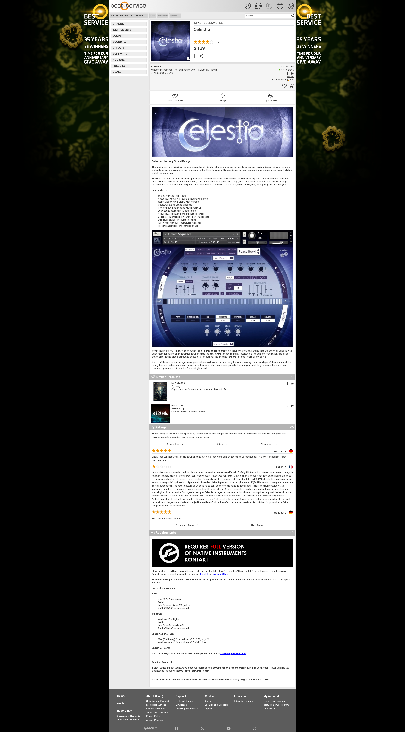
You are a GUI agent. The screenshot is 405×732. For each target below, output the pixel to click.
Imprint (208, 708)
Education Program (243, 701)
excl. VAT (290, 77)
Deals (117, 72)
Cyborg (176, 386)
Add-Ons (119, 60)
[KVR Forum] (150, 728)
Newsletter (120, 15)
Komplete (204, 574)
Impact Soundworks (208, 23)
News (121, 696)
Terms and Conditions (157, 712)
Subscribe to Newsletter (129, 716)
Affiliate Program (154, 720)
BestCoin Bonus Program (276, 705)
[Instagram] (254, 728)
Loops (117, 36)
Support (137, 15)
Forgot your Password (274, 701)
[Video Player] (196, 56)
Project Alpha (179, 408)
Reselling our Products (187, 708)
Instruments (163, 16)
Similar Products (175, 100)
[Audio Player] (202, 56)
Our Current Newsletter (128, 719)
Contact (209, 701)
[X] (202, 728)
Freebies (119, 66)
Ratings (222, 100)
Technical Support (184, 701)
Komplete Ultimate (221, 574)
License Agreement (156, 708)
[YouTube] (229, 728)
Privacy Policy (153, 716)
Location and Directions (216, 705)
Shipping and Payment (157, 701)
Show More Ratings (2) (187, 525)
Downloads (181, 705)
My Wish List (269, 708)
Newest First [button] (173, 444)
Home (152, 16)
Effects (119, 48)
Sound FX (119, 42)
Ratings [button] (220, 444)
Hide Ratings (257, 525)
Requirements (270, 100)
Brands (118, 23)
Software (120, 54)
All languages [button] (267, 444)
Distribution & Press (156, 705)
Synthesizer (175, 16)
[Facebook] (176, 728)
